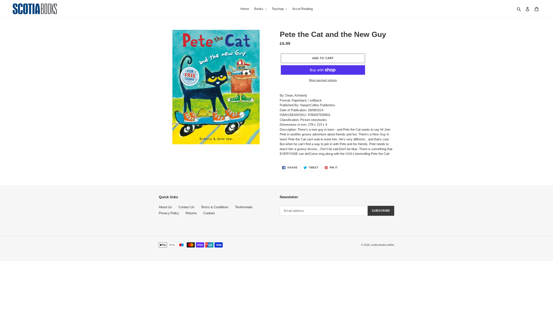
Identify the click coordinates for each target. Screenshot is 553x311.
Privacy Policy (169, 213)
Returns (191, 213)
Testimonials (244, 207)
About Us (165, 207)
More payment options (323, 80)
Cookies (209, 213)
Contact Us (186, 207)
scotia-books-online (382, 244)
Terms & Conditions (215, 207)
